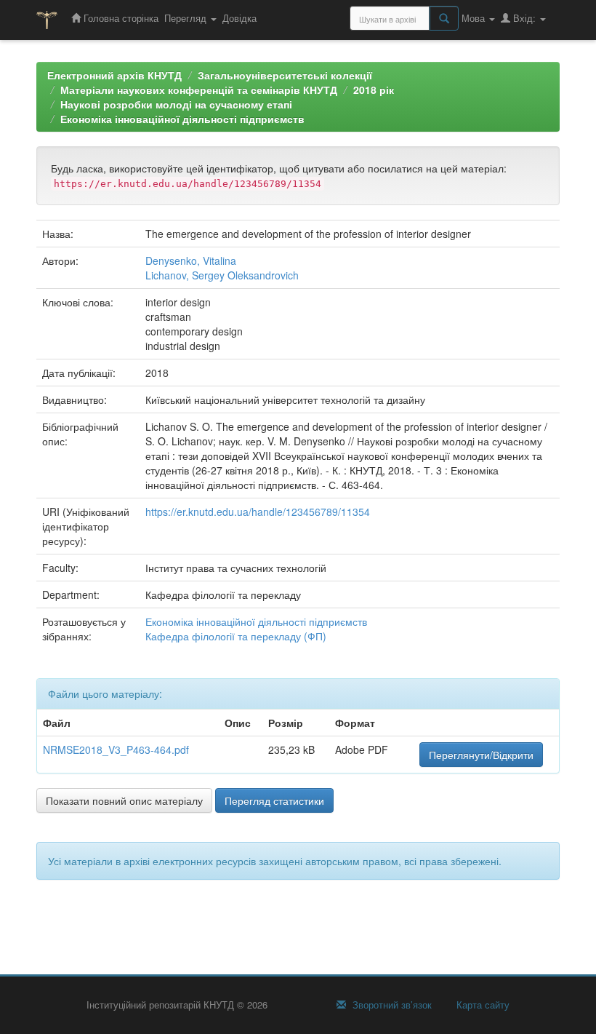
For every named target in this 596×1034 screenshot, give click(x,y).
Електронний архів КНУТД (114, 75)
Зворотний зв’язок (391, 1004)
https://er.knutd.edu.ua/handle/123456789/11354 (257, 511)
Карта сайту (482, 1004)
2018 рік (373, 89)
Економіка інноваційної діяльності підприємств (182, 118)
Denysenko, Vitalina (190, 260)
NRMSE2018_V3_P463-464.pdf (116, 749)
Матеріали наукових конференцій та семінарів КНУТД (198, 89)
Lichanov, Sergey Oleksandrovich (222, 275)
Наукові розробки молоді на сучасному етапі (176, 104)
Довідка (239, 18)
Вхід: (524, 18)
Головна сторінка (119, 18)
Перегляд (186, 18)
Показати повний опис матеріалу (124, 800)
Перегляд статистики (274, 800)
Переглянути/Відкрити (481, 754)
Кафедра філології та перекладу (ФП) (235, 636)
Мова (475, 18)
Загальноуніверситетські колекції (285, 75)
